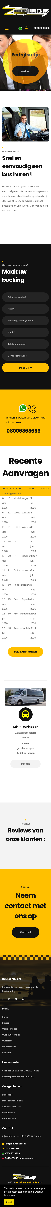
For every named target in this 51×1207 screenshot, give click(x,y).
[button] (25, 297)
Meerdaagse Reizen (12, 1100)
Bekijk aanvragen (25, 651)
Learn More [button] (10, 1195)
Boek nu (25, 71)
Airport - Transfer (11, 1106)
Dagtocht (7, 1094)
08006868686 (23, 430)
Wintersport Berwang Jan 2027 (18, 1076)
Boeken (25, 763)
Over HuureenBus (11, 1034)
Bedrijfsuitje (8, 1112)
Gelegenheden (9, 1028)
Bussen (5, 1023)
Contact (25, 932)
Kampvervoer (9, 1118)
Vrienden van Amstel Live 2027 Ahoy (20, 1070)
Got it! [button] (9, 1202)
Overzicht (7, 1040)
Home (5, 1017)
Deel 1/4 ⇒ (25, 367)
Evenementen (9, 1046)
